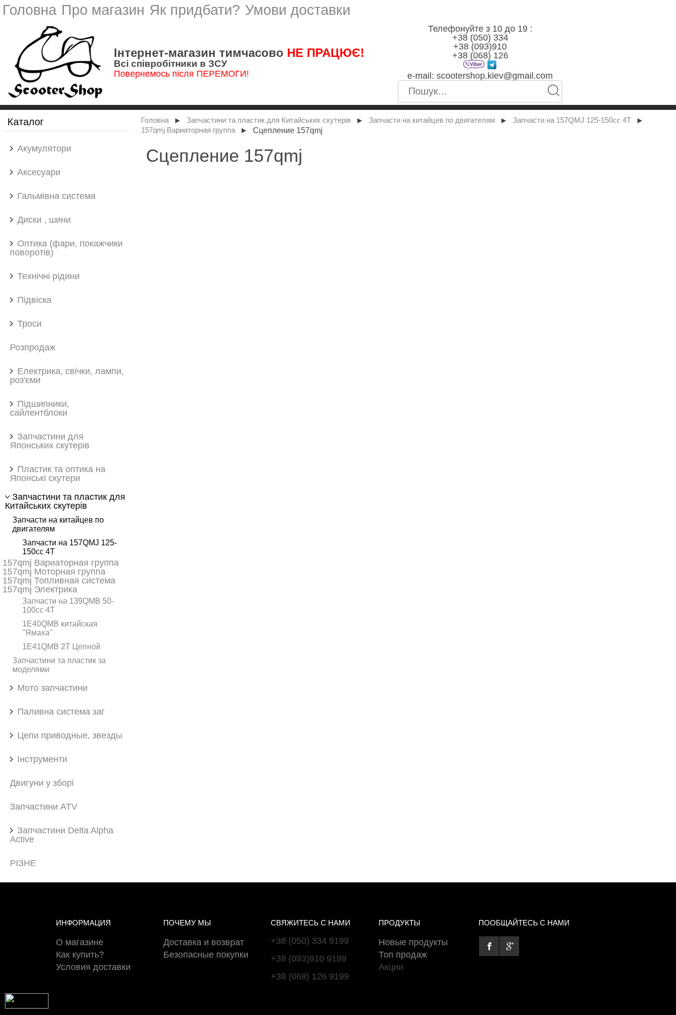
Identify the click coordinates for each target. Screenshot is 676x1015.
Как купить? (80, 955)
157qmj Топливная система (58, 580)
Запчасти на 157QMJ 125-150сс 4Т (572, 120)
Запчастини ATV (43, 807)
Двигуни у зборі (42, 783)
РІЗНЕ (23, 863)
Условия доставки (93, 967)
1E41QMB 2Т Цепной (61, 646)
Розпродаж (32, 347)
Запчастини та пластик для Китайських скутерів (269, 120)
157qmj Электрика (39, 589)
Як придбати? (194, 10)
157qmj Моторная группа (53, 572)
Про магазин (103, 10)
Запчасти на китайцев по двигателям (432, 120)
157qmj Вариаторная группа (60, 563)
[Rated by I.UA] (26, 1006)
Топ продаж (403, 955)
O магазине (79, 942)
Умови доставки (297, 10)
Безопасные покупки (205, 955)
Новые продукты (413, 942)
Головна (29, 10)
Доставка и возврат (203, 942)
